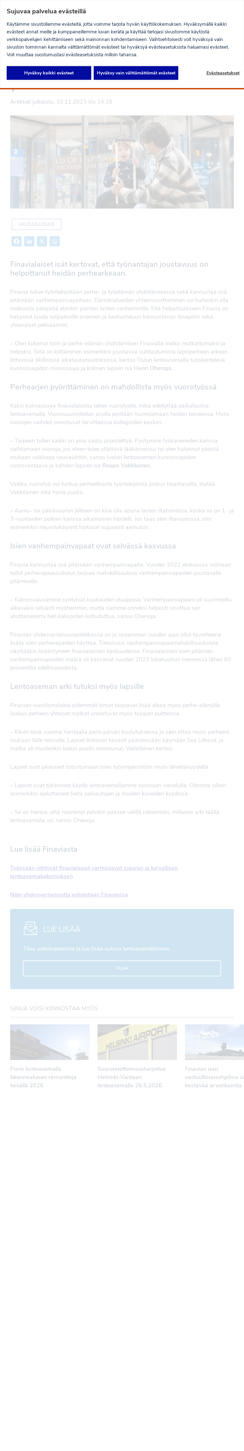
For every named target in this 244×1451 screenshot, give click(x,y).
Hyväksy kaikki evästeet (49, 73)
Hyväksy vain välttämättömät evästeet (136, 73)
